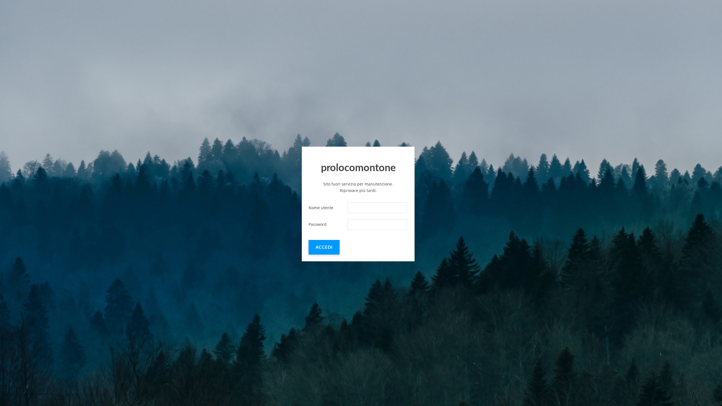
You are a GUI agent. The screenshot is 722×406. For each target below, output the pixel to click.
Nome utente (321, 207)
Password (318, 224)
